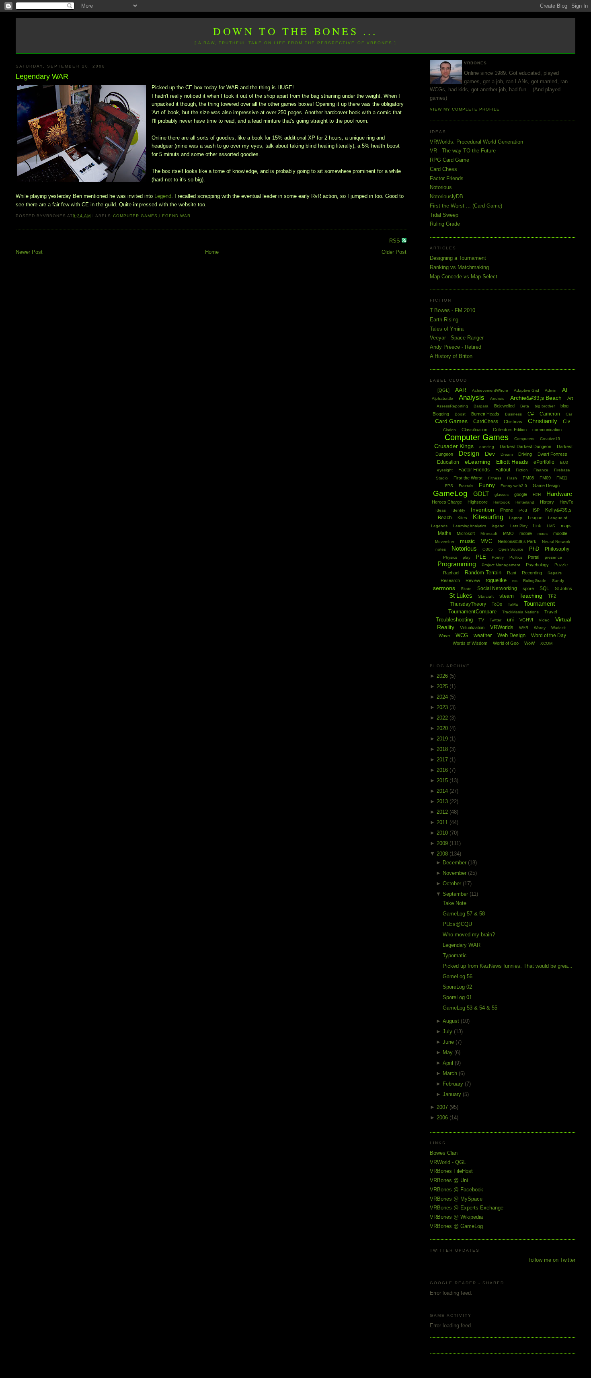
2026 (443, 676)
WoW (529, 643)
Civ (566, 421)
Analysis (471, 397)
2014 (443, 791)
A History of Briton (451, 356)
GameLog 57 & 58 (464, 914)
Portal (533, 557)
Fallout (502, 470)
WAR (185, 216)
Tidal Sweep (444, 215)
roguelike (496, 580)
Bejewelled (504, 405)
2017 (443, 760)
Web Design (511, 635)
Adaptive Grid (526, 390)
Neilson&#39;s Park (517, 541)
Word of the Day (548, 635)
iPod (523, 510)
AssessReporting (452, 406)
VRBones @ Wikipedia (456, 1217)
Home (212, 252)
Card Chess (443, 169)
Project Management (501, 565)
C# (530, 414)
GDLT (481, 493)
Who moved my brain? (469, 935)
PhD (534, 549)
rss (514, 580)
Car (569, 414)
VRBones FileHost (451, 1171)
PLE (481, 557)
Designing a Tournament (458, 258)
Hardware (559, 493)
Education (448, 462)
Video (544, 620)
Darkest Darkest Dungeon (525, 446)
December (455, 863)
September (456, 894)
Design (469, 453)
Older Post (394, 252)
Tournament (539, 603)
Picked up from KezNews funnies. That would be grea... (508, 966)
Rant (511, 572)
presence (553, 557)
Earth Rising (444, 320)
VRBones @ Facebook (456, 1190)
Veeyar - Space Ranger (457, 338)
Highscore (478, 502)
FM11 (561, 477)
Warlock (558, 627)
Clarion (449, 430)
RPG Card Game (449, 160)
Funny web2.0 (514, 485)
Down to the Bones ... (295, 31)
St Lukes (460, 595)
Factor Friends (447, 178)
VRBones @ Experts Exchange (466, 1208)
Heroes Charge (447, 502)
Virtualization (472, 627)
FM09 (545, 477)
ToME (513, 604)
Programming (456, 564)
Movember (444, 541)
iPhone (506, 510)
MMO (508, 533)
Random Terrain (483, 573)
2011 (443, 822)
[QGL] (443, 390)
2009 (443, 843)
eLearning (477, 462)
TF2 (552, 596)
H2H (537, 494)
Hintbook (501, 502)
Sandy (558, 580)
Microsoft (466, 533)
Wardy (540, 627)
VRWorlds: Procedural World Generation (476, 142)
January (453, 1094)
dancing (486, 446)
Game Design (546, 485)
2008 (443, 854)
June (449, 1042)
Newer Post (29, 252)
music (467, 541)
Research (450, 580)
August (452, 1021)
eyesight (445, 470)
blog (564, 405)
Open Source (511, 549)
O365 (487, 549)
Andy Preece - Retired (455, 347)
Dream (507, 454)
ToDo (497, 604)
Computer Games (135, 216)
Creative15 (550, 438)
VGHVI (526, 619)
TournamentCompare (472, 612)
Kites (462, 517)
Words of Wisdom (470, 643)
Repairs (555, 573)
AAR (460, 390)
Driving (525, 454)
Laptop (515, 518)
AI (564, 390)
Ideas (440, 510)
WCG (462, 635)
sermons (444, 588)
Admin (550, 390)
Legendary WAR (42, 76)
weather (483, 635)
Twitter (495, 620)
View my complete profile (465, 109)
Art (570, 398)
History (547, 502)
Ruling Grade (445, 224)
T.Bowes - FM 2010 (452, 310)
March (451, 1073)
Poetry (498, 557)
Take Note (454, 903)
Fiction (522, 470)
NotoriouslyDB (446, 196)
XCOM (546, 643)
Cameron (550, 414)
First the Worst (468, 477)
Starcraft (486, 596)
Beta (524, 406)
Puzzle (561, 564)
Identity (458, 510)
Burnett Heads (485, 413)
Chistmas (513, 421)
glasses (502, 494)
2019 (443, 739)
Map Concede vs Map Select (463, 277)
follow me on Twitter (552, 1260)
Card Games (451, 421)
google (520, 494)
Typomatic (455, 955)
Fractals (466, 485)
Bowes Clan (444, 1153)
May (448, 1052)
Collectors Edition (510, 429)
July (448, 1031)
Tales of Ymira (447, 329)
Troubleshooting (454, 620)
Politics (515, 557)
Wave (444, 635)
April (449, 1063)
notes (440, 549)
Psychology (537, 564)
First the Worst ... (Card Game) (466, 206)
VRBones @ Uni (449, 1180)
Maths (444, 533)
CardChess (485, 421)
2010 (443, 833)
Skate (466, 588)
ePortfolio (544, 462)
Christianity (542, 421)
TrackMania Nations (520, 612)
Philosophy (557, 549)
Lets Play (518, 526)
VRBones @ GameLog (456, 1226)
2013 (443, 801)
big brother (545, 406)
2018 (443, 749)
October (453, 883)
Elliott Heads (512, 462)
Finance (541, 470)
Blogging (441, 413)
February (454, 1084)
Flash (512, 478)
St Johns (563, 588)
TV (481, 619)
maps (566, 525)
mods (543, 533)
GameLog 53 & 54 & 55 (470, 1008)
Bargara (481, 406)
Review (473, 580)
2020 (443, 728)
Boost (460, 414)
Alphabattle (442, 398)
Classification (474, 429)
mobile (525, 533)
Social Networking (497, 588)
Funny (487, 485)
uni (510, 620)
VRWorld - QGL (448, 1162)
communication (547, 429)
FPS (449, 485)
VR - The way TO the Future (463, 151)
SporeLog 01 (457, 997)
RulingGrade (534, 580)
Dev (490, 453)
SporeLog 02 (457, 987)
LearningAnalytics (469, 526)
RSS (395, 241)
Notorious (441, 187)
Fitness (494, 478)
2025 (443, 686)
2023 (443, 707)
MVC (486, 541)
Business (513, 414)
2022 (443, 718)
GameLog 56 (457, 976)
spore (528, 588)
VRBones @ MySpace (456, 1199)
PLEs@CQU (457, 924)
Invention (482, 509)
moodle (560, 533)
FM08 (528, 477)
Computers (524, 438)
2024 (443, 697)
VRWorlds (501, 627)
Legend (162, 196)
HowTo (566, 502)
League (535, 517)
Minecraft (488, 533)
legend (169, 216)
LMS (551, 526)
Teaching (530, 595)
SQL (544, 588)
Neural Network (556, 541)
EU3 (564, 462)
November (455, 873)
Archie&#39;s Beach (536, 398)
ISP (536, 510)
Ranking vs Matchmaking (459, 267)
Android (497, 398)
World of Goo (506, 643)
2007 (443, 1107)
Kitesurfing (488, 517)
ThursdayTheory (468, 604)
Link (537, 525)
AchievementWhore (490, 390)
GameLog (450, 493)
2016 (443, 770)
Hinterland (524, 502)
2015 (443, 780)
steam (506, 596)
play (466, 557)
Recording (532, 572)
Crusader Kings (454, 446)
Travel (550, 611)
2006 (443, 1118)
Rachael (451, 572)
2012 (443, 812)
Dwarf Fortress (552, 454)
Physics (450, 557)
